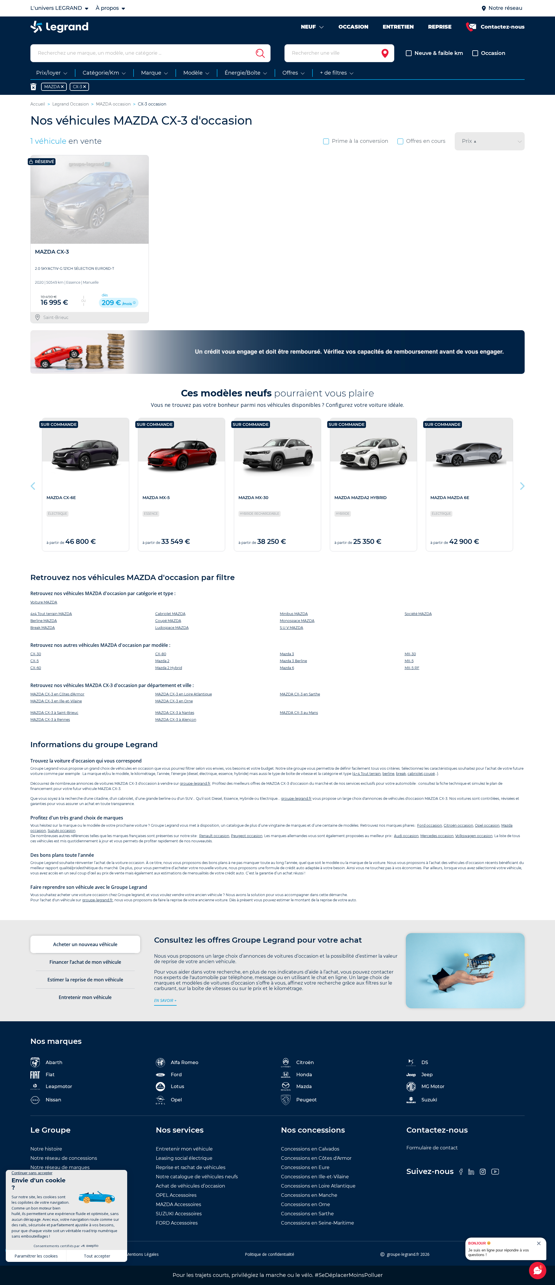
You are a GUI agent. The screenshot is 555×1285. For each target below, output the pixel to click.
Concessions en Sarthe (307, 1213)
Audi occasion (406, 836)
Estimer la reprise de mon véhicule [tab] (85, 979)
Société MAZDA (418, 614)
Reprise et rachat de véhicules (190, 1167)
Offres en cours (425, 141)
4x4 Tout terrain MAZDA (51, 614)
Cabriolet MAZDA (170, 614)
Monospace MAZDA (297, 621)
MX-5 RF (412, 668)
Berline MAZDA (43, 621)
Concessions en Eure (305, 1167)
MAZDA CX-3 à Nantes (174, 712)
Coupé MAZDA (168, 621)
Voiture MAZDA (43, 602)
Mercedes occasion (437, 836)
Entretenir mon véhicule (184, 1149)
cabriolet (415, 773)
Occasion (493, 53)
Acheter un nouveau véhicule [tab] (85, 944)
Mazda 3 (287, 654)
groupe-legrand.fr (195, 783)
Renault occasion (214, 836)
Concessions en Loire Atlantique (318, 1186)
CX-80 (160, 654)
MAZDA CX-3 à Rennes (50, 719)
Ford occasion (429, 825)
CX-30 (35, 654)
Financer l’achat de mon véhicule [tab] (85, 962)
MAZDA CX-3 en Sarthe (300, 694)
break (401, 773)
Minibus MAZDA (294, 614)
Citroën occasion (458, 825)
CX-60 (35, 668)
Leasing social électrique (184, 1158)
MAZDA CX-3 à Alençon (175, 719)
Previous (33, 485)
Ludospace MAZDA (172, 627)
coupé (429, 773)
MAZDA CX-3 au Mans (299, 712)
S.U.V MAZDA (291, 627)
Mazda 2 (162, 661)
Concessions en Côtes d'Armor (316, 1158)
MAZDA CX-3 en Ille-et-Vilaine (56, 701)
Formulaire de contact (432, 1148)
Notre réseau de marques (60, 1167)
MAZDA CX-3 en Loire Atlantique (183, 694)
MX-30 (410, 654)
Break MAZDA (42, 627)
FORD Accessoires (177, 1223)
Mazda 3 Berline (293, 661)
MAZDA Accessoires (178, 1204)
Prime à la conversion (360, 141)
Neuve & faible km (439, 53)
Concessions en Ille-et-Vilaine (315, 1176)
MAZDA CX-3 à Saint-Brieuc (54, 712)
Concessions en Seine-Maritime (317, 1223)
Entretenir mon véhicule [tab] (85, 997)
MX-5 (409, 661)
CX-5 (34, 661)
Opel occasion (487, 825)
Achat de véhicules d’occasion (190, 1186)
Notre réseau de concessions (63, 1158)
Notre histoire (46, 1149)
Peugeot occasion (246, 836)
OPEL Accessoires (176, 1195)
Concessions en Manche (309, 1195)
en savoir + (165, 1000)
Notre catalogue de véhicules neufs (197, 1176)
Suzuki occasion (61, 830)
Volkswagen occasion (474, 836)
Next (522, 485)
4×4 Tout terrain (367, 773)
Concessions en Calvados (310, 1149)
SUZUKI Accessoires (179, 1213)
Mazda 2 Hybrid (168, 668)
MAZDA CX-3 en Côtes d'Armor (57, 694)
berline (388, 773)
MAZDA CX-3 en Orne (174, 701)
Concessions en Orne (305, 1204)
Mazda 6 (287, 668)
